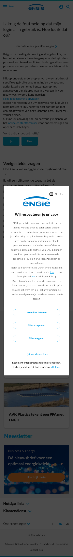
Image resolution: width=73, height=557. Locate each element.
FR (51, 194)
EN (61, 194)
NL (56, 194)
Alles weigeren (36, 338)
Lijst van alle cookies (36, 354)
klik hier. (55, 367)
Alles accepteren (36, 325)
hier (52, 272)
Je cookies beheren (36, 312)
